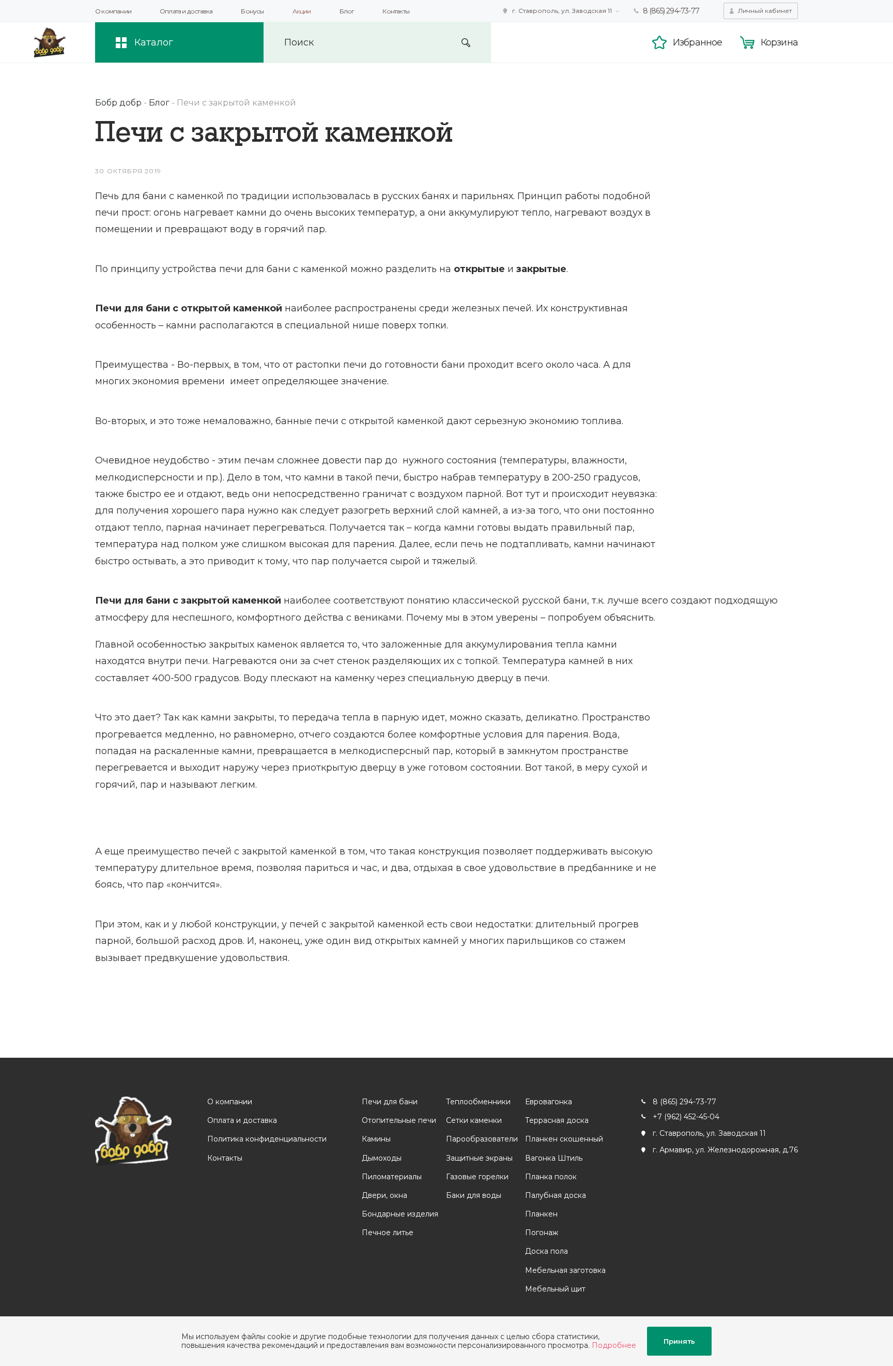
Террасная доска (557, 1120)
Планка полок (551, 1176)
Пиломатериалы (392, 1176)
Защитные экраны (479, 1158)
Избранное (697, 42)
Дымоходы (382, 1158)
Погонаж (541, 1232)
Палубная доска (555, 1195)
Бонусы (252, 11)
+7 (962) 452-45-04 (686, 1116)
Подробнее (614, 1345)
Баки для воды (473, 1195)
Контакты (395, 11)
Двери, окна (384, 1195)
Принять (679, 1341)
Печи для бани (390, 1101)
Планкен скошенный (564, 1139)
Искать (465, 42)
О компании (113, 11)
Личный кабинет (765, 10)
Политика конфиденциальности (267, 1139)
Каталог (153, 42)
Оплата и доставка (186, 11)
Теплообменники (478, 1101)
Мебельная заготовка (565, 1270)
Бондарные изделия (400, 1214)
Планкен (541, 1214)
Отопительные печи (399, 1120)
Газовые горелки (477, 1176)
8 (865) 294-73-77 (671, 11)
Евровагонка (548, 1101)
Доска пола (546, 1251)
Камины (376, 1139)
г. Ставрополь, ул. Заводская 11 (562, 10)
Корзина (779, 42)
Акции (301, 11)
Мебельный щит (555, 1289)
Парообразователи (482, 1139)
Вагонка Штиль (553, 1158)
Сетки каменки (474, 1120)
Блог (347, 11)
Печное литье (387, 1232)
